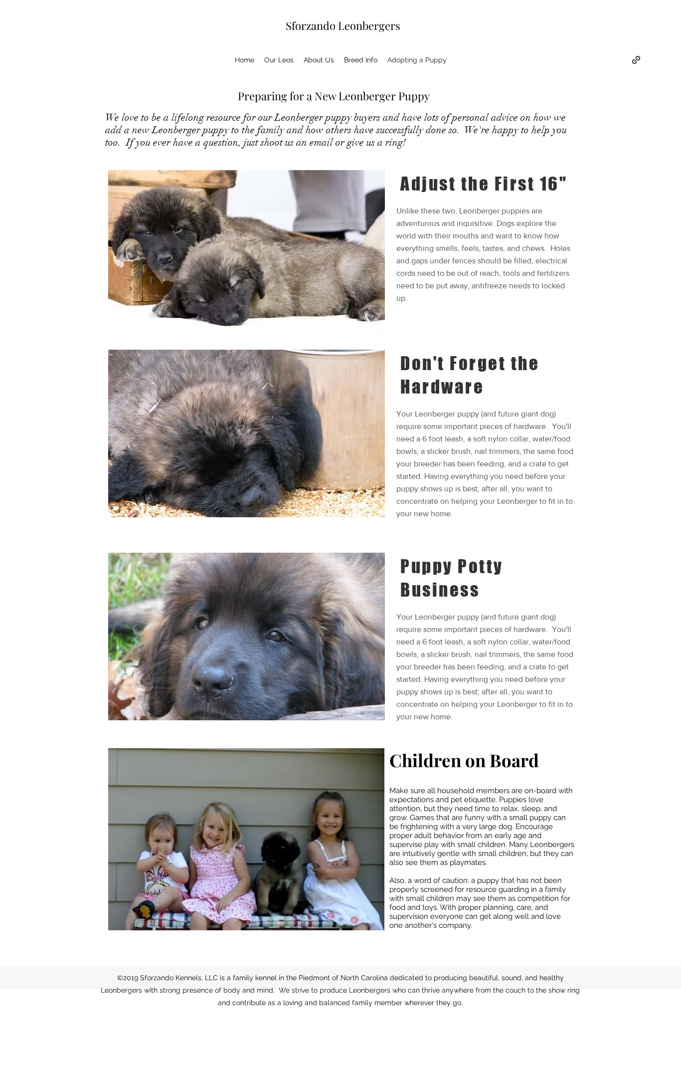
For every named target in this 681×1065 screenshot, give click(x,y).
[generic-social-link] (636, 60)
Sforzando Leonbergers (343, 25)
